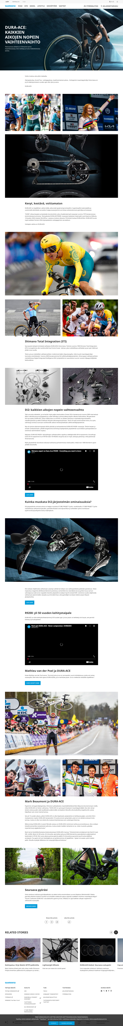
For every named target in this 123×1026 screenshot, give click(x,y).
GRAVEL (32, 6)
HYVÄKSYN (53, 1023)
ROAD (20, 6)
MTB (26, 6)
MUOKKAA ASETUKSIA (67, 1023)
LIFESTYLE (41, 6)
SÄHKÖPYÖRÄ (52, 6)
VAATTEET (62, 6)
